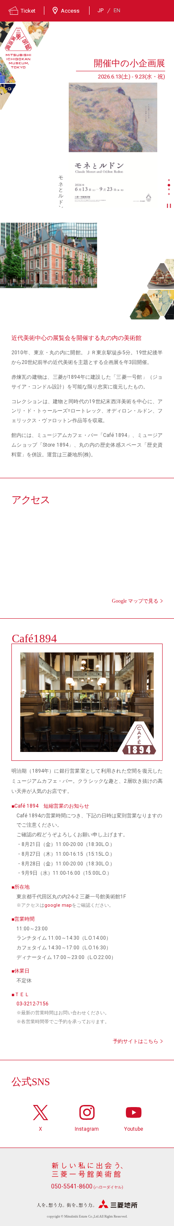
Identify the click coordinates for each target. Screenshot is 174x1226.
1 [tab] (170, 181)
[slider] (113, 145)
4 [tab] (170, 195)
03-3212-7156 (32, 1004)
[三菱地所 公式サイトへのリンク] (87, 1203)
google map (58, 905)
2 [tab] (170, 185)
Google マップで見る (135, 601)
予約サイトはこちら (135, 1041)
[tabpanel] (82, 132)
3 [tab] (170, 190)
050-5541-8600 (87, 1186)
